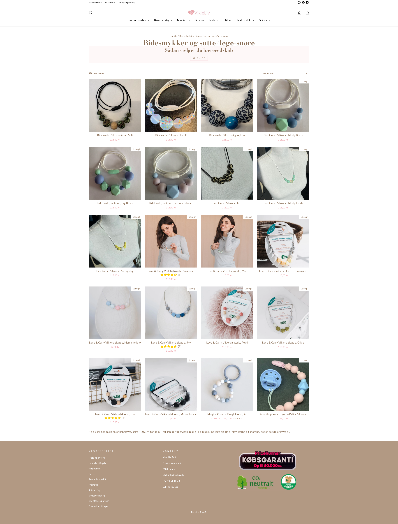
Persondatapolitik (97, 479)
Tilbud (228, 20)
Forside (173, 36)
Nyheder (214, 20)
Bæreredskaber (137, 20)
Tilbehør (199, 20)
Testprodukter (245, 20)
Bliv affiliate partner (99, 501)
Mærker (182, 20)
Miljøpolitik (94, 468)
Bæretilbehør (185, 36)
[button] (169, 274)
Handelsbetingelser (98, 463)
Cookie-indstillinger (98, 506)
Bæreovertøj (162, 20)
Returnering (95, 490)
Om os (92, 474)
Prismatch (110, 2)
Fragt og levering (97, 457)
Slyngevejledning (126, 2)
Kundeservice (95, 2)
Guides (263, 20)
